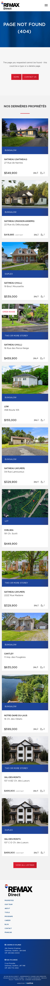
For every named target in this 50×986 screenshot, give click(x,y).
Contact (8, 928)
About (7, 908)
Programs (9, 916)
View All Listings (25, 865)
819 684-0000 (14, 953)
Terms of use (19, 979)
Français (8, 932)
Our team (8, 904)
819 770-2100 (13, 968)
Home (16, 77)
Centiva (29, 983)
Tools (7, 912)
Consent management (33, 979)
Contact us (30, 77)
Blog (7, 924)
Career (7, 920)
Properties (9, 900)
